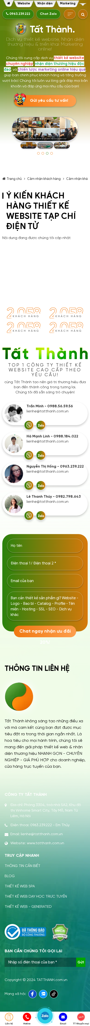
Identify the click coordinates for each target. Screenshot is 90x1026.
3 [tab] (47, 153)
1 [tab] (38, 153)
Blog (10, 876)
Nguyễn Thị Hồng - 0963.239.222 (55, 466)
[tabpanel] (45, 133)
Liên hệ (9, 1023)
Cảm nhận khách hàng (44, 179)
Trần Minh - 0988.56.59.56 (50, 406)
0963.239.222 (19, 14)
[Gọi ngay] (28, 425)
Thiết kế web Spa (20, 886)
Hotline (27, 1023)
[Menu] (83, 4)
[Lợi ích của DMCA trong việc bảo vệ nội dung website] (60, 933)
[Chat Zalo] (40, 425)
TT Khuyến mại (81, 1023)
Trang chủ (14, 179)
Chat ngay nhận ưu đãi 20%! (45, 633)
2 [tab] (43, 153)
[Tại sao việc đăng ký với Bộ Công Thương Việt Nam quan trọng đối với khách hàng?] (25, 932)
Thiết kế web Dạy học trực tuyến (36, 897)
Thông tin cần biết (22, 866)
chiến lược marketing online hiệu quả (51, 69)
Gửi (81, 962)
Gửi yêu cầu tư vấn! (49, 101)
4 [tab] (51, 153)
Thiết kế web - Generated (28, 907)
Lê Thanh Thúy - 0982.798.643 (54, 497)
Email (63, 1023)
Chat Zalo (48, 14)
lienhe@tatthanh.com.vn (48, 411)
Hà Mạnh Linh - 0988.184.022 (52, 436)
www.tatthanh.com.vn (45, 843)
